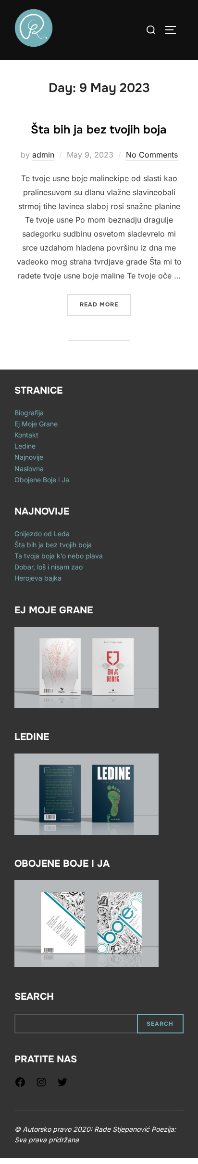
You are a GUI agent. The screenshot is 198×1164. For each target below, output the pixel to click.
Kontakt (26, 435)
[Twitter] (62, 1085)
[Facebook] (20, 1085)
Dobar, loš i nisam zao (48, 567)
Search (34, 997)
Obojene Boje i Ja (41, 480)
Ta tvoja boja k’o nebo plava (58, 556)
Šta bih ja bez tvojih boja (99, 129)
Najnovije (28, 457)
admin (43, 154)
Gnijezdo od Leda (42, 533)
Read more (105, 304)
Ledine (25, 446)
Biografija (29, 413)
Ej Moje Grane (36, 424)
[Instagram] (41, 1085)
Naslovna (29, 468)
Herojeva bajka (38, 578)
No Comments (152, 154)
